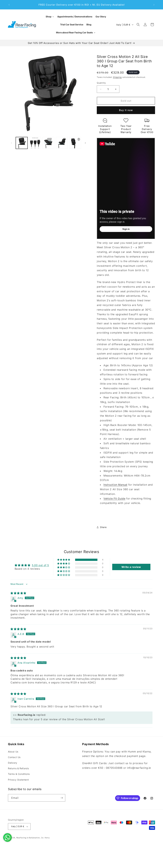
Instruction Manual (115, 484)
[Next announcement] (153, 5)
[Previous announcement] (9, 5)
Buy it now (126, 110)
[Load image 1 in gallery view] (22, 143)
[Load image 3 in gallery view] (48, 143)
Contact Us (14, 757)
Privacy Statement (18, 779)
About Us (13, 751)
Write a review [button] (131, 567)
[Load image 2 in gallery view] (35, 143)
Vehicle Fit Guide (114, 498)
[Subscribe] (61, 798)
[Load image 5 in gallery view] (75, 143)
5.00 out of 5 (40, 565)
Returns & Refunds (18, 768)
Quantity (101, 83)
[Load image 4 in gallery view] (62, 143)
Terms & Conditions (19, 774)
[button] (138, 24)
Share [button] (103, 527)
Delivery (12, 762)
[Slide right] (85, 142)
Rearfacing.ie (22, 838)
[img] (18, 593)
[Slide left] (11, 142)
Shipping (117, 77)
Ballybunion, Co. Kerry (39, 838)
